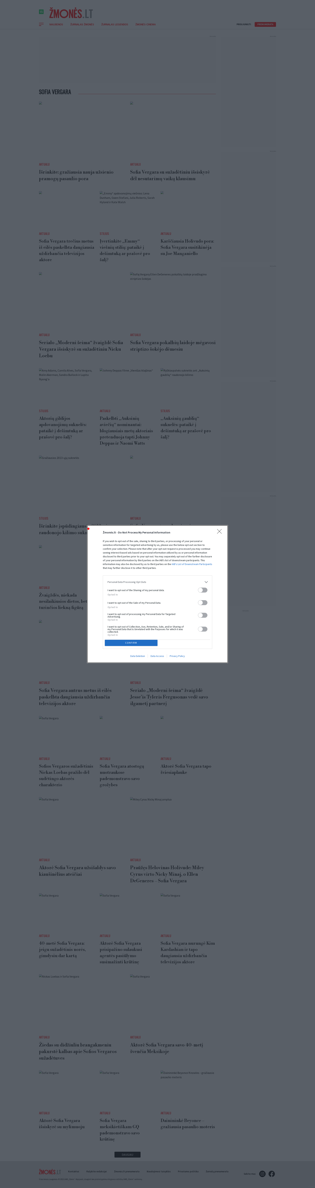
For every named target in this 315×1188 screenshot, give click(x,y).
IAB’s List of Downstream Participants (192, 564)
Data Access (157, 656)
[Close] (220, 532)
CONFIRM (131, 642)
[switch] (202, 590)
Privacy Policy (177, 656)
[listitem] (157, 582)
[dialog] (157, 594)
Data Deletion (137, 656)
